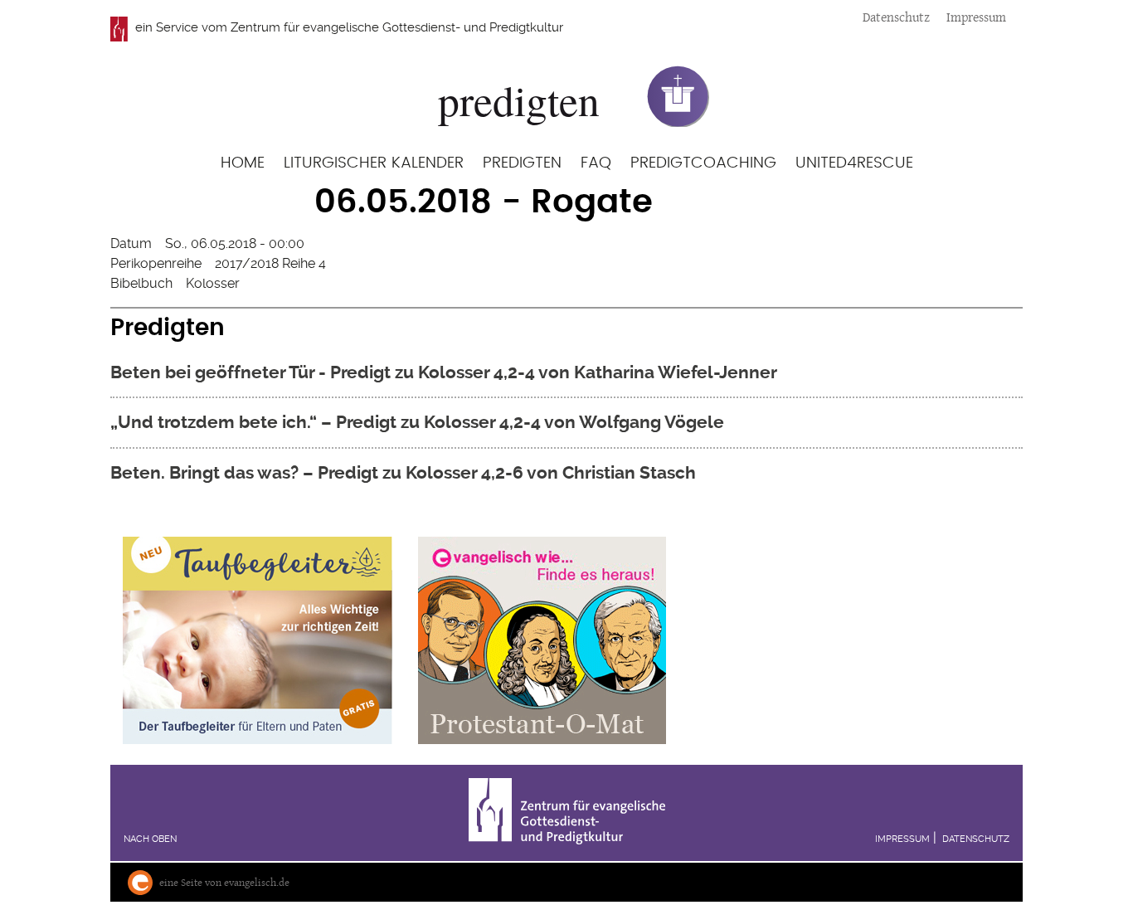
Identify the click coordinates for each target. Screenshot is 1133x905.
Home (243, 163)
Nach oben (150, 839)
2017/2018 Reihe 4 (270, 263)
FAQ (596, 163)
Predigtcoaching (703, 163)
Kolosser (213, 283)
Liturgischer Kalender (374, 163)
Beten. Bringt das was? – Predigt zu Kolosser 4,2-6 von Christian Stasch (403, 472)
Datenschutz (896, 17)
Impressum (976, 17)
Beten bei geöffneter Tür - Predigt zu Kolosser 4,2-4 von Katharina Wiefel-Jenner (443, 372)
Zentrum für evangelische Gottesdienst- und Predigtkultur (397, 27)
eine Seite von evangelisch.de (224, 882)
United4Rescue (854, 163)
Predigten (522, 163)
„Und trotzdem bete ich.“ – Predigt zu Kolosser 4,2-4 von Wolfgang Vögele (417, 421)
